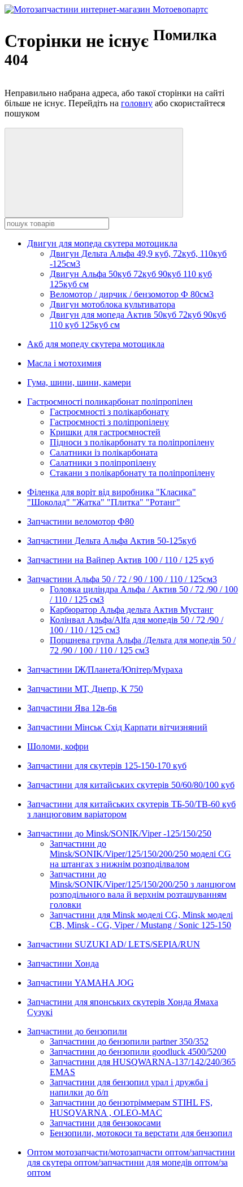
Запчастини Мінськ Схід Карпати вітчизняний (117, 727)
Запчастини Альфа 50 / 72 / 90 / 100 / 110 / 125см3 (122, 579)
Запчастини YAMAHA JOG (80, 982)
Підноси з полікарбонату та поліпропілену (132, 442)
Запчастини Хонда (63, 963)
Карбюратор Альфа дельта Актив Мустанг (132, 609)
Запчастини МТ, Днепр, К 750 (85, 689)
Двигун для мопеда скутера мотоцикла (102, 243)
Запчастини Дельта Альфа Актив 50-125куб (111, 540)
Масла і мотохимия (64, 363)
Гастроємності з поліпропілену (109, 422)
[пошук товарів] (94, 173)
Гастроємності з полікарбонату (109, 412)
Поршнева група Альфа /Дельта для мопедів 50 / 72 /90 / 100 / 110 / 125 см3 (143, 645)
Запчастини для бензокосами (105, 1123)
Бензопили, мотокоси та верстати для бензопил (141, 1133)
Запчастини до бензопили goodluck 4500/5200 (138, 1051)
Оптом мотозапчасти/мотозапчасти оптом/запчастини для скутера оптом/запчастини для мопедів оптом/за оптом (131, 1162)
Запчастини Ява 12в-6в (72, 708)
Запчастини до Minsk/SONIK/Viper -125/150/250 (119, 833)
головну (137, 103)
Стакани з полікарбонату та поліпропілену (132, 473)
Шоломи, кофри (58, 746)
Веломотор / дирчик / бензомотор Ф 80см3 (132, 294)
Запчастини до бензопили (77, 1031)
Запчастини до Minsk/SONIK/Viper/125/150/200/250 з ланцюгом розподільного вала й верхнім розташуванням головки (143, 889)
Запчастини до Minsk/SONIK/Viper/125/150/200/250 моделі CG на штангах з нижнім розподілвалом (140, 854)
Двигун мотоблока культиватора (112, 304)
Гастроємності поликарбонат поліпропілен (110, 401)
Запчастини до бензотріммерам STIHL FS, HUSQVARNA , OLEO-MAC (131, 1107)
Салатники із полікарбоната (104, 452)
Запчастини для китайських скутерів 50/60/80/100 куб (131, 785)
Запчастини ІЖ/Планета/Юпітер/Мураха (105, 669)
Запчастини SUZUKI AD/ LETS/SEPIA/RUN (113, 944)
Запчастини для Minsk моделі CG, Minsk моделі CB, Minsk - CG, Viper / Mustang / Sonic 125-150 (141, 920)
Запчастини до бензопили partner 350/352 (129, 1041)
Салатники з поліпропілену (103, 462)
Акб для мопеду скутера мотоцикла (95, 344)
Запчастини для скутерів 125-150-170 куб (106, 765)
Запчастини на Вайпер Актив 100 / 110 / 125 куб (120, 560)
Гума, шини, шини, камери (79, 382)
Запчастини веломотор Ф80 (80, 521)
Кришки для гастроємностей (105, 432)
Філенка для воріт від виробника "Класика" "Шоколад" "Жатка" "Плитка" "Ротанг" (111, 497)
